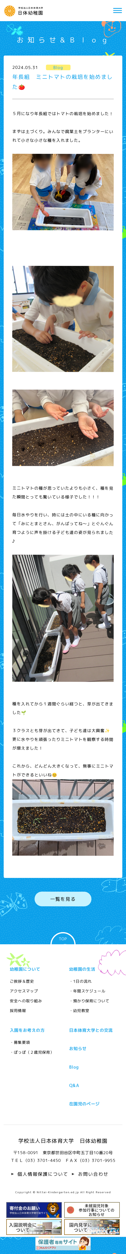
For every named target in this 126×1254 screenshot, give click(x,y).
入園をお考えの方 (27, 1030)
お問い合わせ (93, 1174)
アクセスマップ (24, 991)
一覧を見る (63, 899)
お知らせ (78, 1049)
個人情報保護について (43, 1174)
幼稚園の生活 (82, 969)
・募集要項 (20, 1042)
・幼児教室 (79, 1010)
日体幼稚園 (24, 10)
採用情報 (18, 1010)
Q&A (74, 1085)
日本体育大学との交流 (91, 1030)
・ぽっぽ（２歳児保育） (32, 1052)
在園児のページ (84, 1104)
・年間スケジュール (87, 991)
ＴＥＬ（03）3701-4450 (36, 1160)
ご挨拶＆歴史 (22, 981)
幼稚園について (25, 969)
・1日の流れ (80, 981)
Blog (74, 1067)
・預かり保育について (89, 1000)
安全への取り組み (26, 1000)
